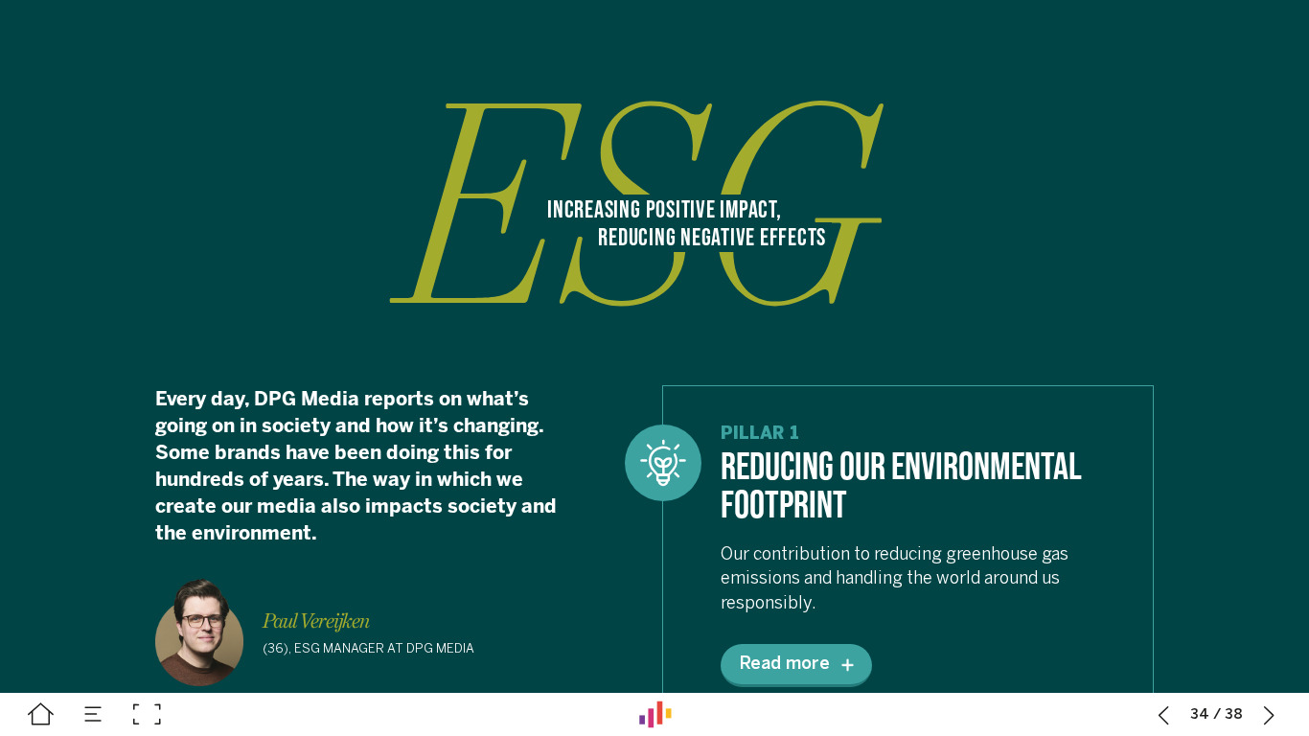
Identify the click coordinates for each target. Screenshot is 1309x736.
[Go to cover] (40, 714)
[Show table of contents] (93, 714)
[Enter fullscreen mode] (146, 714)
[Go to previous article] (1163, 714)
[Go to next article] (1269, 714)
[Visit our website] (655, 714)
